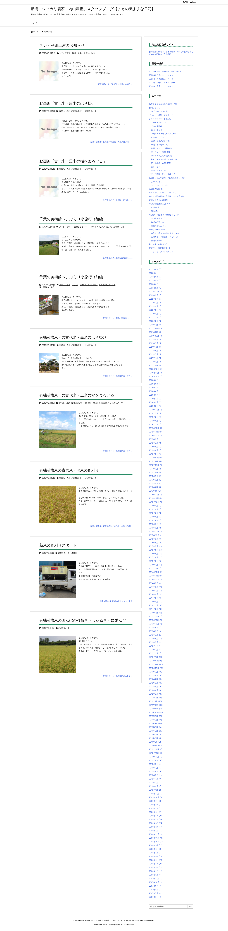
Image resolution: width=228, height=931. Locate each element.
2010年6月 (155, 771)
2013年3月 (155, 649)
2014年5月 (155, 598)
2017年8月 (155, 469)
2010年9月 (155, 760)
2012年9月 (155, 672)
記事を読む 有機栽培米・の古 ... (117, 376)
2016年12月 (155, 494)
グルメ (75, 284)
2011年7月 (155, 723)
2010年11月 (155, 753)
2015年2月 (155, 565)
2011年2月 (155, 742)
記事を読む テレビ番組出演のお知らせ (115, 84)
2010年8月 (155, 764)
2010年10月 (155, 757)
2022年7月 (155, 302)
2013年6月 (155, 638)
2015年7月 (155, 546)
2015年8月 (155, 542)
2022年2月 (155, 321)
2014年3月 (155, 605)
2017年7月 (155, 472)
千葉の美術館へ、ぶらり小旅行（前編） (73, 277)
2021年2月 (155, 365)
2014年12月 (155, 572)
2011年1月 (155, 745)
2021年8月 (155, 343)
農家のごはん (158, 226)
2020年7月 (155, 387)
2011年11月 (156, 709)
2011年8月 (155, 720)
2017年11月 (155, 461)
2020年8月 (155, 384)
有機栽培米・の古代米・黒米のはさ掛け (73, 337)
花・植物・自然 (158, 244)
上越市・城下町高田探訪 (163, 133)
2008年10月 (156, 841)
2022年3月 (155, 317)
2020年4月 (155, 398)
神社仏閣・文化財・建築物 (164, 159)
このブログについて (158, 111)
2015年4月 (155, 557)
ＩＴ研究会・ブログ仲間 (161, 252)
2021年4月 (155, 358)
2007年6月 (155, 897)
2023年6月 (155, 273)
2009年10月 (155, 797)
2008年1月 (155, 875)
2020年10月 (155, 376)
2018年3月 (155, 454)
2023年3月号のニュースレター (162, 82)
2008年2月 (155, 871)
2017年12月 (155, 457)
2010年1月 (155, 790)
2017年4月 (155, 483)
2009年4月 (156, 819)
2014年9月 (155, 583)
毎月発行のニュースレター (162, 192)
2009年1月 (155, 830)
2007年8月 (155, 889)
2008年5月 (156, 860)
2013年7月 (155, 635)
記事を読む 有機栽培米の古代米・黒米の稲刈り (111, 526)
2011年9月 (155, 716)
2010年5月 (155, 775)
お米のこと (157, 181)
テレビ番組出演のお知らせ (62, 45)
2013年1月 (155, 657)
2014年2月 (155, 609)
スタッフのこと (159, 185)
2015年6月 (155, 550)
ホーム (35, 32)
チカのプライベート (80, 227)
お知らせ (154, 108)
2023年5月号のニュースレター (162, 75)
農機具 (74, 553)
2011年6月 (155, 727)
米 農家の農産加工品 (159, 204)
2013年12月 (155, 616)
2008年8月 (155, 849)
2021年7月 (155, 347)
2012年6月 (155, 683)
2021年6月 (155, 350)
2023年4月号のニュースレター (162, 79)
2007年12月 (155, 878)
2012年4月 (155, 690)
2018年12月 (155, 428)
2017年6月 (155, 476)
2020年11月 (155, 373)
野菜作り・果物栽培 (159, 248)
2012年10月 (156, 668)
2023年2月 (155, 288)
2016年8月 (155, 509)
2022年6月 (155, 306)
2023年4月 (155, 280)
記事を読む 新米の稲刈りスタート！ (116, 601)
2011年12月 (156, 705)
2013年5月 (155, 642)
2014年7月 (155, 590)
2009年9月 (155, 801)
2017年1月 (155, 491)
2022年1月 (155, 325)
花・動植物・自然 (117, 227)
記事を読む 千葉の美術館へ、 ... (117, 258)
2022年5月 (155, 310)
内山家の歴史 (158, 218)
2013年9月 (155, 627)
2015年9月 (155, 539)
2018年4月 (155, 450)
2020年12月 (155, 369)
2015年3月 (155, 561)
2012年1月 (155, 701)
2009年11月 (155, 793)
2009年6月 (155, 812)
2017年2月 (155, 487)
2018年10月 (155, 435)
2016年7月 (155, 513)
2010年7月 (155, 768)
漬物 (154, 211)
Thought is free (128, 924)
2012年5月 (155, 686)
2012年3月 (155, 694)
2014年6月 (155, 594)
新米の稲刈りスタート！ (60, 545)
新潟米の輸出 (89, 53)
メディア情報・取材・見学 (70, 53)
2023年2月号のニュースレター (162, 86)
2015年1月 (155, 568)
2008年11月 (156, 838)
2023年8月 (155, 269)
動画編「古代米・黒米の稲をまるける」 (73, 161)
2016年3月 (155, 524)
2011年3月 (155, 738)
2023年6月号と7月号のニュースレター (165, 71)
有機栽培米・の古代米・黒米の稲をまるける (76, 395)
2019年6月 (155, 417)
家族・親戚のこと (160, 141)
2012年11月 (156, 664)
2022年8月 (155, 299)
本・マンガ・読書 (160, 152)
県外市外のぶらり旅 (99, 227)
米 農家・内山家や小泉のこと (97, 403)
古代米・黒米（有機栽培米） (71, 111)
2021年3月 (155, 361)
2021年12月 (155, 328)
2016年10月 (155, 502)
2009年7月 (155, 808)
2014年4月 (155, 601)
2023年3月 (155, 284)
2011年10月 (156, 712)
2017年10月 (155, 465)
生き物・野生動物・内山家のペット (166, 196)
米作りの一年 (90, 111)
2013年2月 (155, 653)
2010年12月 (155, 749)
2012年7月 (155, 679)
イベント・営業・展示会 (161, 115)
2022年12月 (155, 291)
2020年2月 (155, 406)
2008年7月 (155, 852)
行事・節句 (157, 167)
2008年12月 (155, 834)
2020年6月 (155, 391)
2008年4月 (156, 864)
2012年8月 (155, 675)
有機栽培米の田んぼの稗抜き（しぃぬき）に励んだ (82, 620)
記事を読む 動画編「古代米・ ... (117, 200)
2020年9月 (155, 380)
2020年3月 (155, 402)
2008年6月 (155, 856)
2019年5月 (155, 421)
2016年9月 (155, 505)
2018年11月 (155, 432)
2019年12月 (155, 409)
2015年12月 (155, 531)
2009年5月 (156, 816)
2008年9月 (155, 845)
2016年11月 (155, 498)
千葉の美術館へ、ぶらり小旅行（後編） (73, 219)
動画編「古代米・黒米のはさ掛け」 (69, 103)
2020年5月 (155, 395)
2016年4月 (155, 520)
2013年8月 (155, 631)
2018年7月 (155, 443)
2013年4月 (155, 646)
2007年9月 (155, 886)
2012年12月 (155, 661)
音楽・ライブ (158, 170)
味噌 (155, 207)
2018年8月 (155, 439)
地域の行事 (157, 222)
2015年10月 (155, 535)
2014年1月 (155, 613)
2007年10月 (156, 882)
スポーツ (156, 130)
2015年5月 (155, 553)
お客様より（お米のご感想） (163, 104)
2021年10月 (155, 336)
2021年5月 (155, 354)
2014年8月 (155, 587)
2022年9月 (155, 295)
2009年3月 (156, 823)
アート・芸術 (64, 227)
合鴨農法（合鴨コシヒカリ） (165, 237)
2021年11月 (155, 332)
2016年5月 (155, 517)
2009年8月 (155, 805)
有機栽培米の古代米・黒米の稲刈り (69, 470)
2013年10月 (155, 624)
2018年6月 (155, 446)
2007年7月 (155, 893)
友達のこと (157, 137)
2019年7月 (155, 413)
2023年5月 (155, 277)
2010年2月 (155, 786)
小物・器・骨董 (159, 144)
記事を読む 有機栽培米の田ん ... (117, 676)
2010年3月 (155, 782)
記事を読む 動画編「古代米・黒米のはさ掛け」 (111, 142)
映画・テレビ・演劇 (161, 148)
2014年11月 (155, 576)
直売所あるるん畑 (158, 200)
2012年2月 (155, 697)
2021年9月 (155, 339)
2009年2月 (155, 827)
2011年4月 (155, 734)
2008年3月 (155, 867)
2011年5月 (155, 731)
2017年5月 (155, 480)
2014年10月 (155, 579)
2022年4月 (155, 313)
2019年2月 (155, 424)
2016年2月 (155, 528)
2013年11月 (155, 620)
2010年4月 (155, 779)
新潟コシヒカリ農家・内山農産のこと (167, 178)
